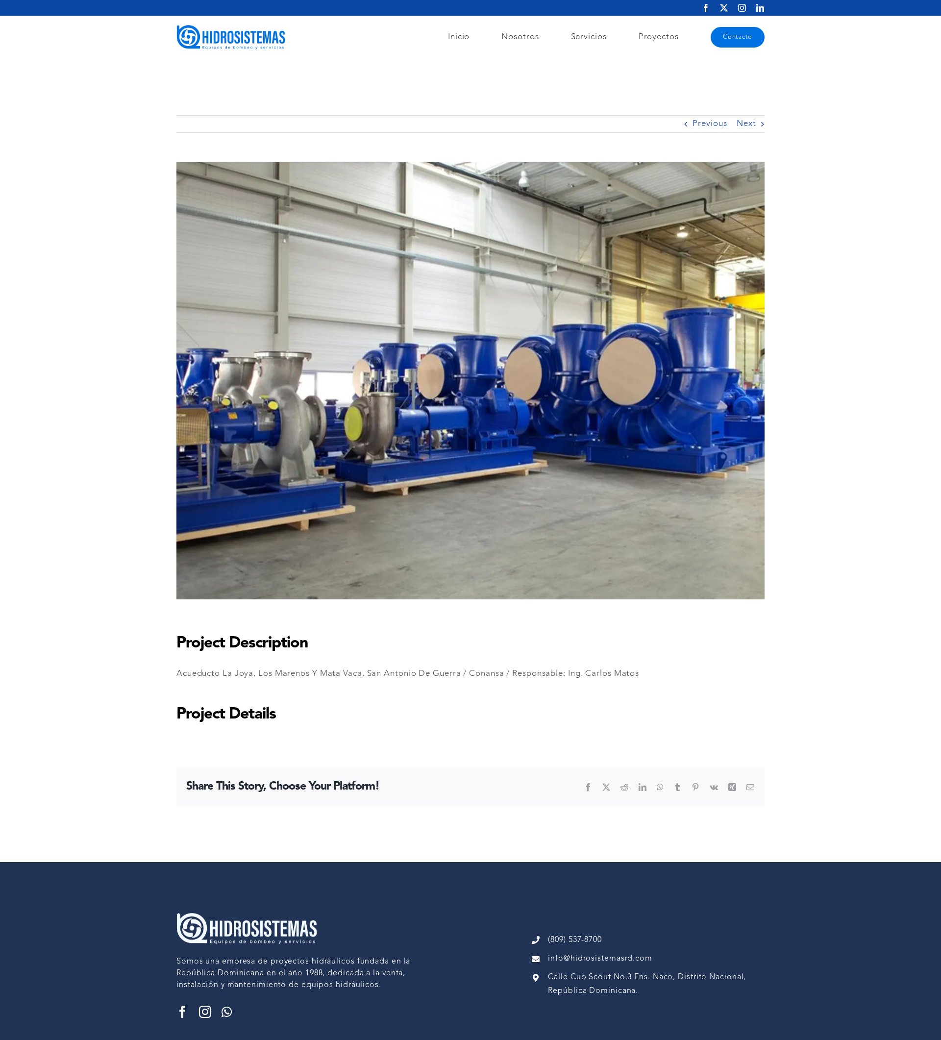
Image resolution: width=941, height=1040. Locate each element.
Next (746, 124)
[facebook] (706, 8)
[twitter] (724, 8)
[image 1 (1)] (233, 28)
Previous (710, 124)
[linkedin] (760, 8)
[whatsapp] (227, 1012)
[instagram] (742, 8)
